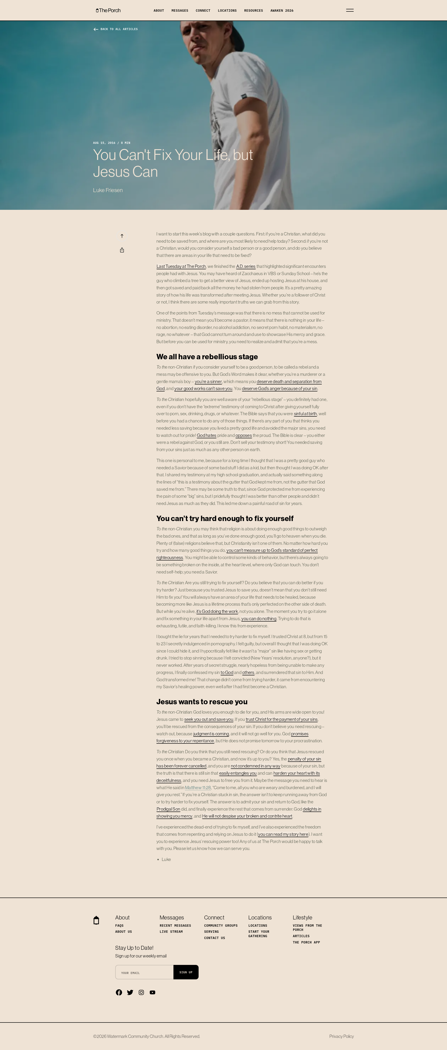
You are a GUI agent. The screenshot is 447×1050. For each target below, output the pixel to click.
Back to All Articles (115, 29)
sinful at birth (305, 413)
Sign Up (186, 972)
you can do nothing (258, 618)
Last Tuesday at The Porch (181, 266)
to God (227, 672)
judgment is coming (211, 733)
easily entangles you (238, 773)
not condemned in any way (255, 765)
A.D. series (246, 266)
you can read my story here (283, 834)
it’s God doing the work (217, 611)
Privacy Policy (341, 1036)
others (248, 672)
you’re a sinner (208, 381)
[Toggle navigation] (350, 10)
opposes (244, 435)
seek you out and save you (208, 719)
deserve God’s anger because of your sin (279, 388)
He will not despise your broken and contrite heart (247, 816)
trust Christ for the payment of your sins (282, 719)
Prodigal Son (168, 809)
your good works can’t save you (203, 388)
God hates (206, 435)
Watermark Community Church (135, 1036)
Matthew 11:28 (198, 787)
